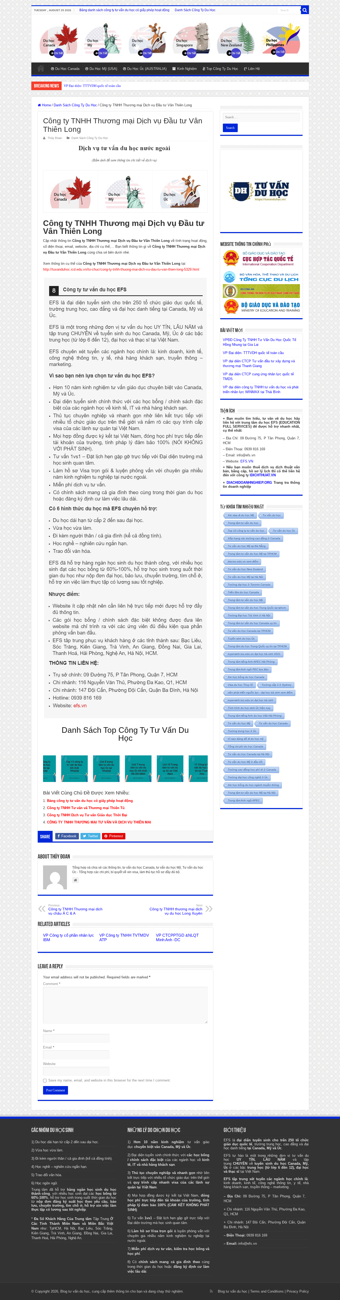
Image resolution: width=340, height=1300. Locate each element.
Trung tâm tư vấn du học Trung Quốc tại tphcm (257, 607)
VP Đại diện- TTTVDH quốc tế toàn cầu (253, 353)
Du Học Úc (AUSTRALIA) (147, 69)
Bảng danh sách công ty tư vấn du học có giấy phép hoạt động (124, 10)
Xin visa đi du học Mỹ (241, 515)
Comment (51, 984)
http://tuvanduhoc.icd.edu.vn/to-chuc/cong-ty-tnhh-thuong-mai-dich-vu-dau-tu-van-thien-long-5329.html (121, 269)
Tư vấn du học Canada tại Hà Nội (248, 754)
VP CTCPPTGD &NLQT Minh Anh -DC (177, 937)
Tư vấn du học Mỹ (239, 723)
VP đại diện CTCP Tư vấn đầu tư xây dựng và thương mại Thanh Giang (115, 86)
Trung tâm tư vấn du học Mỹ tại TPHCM (252, 553)
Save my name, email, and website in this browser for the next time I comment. (109, 1080)
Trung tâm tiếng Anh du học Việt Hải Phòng (255, 715)
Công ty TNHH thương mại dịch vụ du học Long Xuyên (176, 909)
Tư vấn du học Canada (273, 723)
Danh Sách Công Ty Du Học (195, 10)
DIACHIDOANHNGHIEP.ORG (249, 483)
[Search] (305, 10)
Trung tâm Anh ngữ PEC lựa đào (248, 669)
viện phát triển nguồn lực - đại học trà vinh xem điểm (260, 692)
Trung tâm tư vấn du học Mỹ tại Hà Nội (251, 792)
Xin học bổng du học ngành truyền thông (253, 785)
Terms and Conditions (267, 1291)
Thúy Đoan (55, 138)
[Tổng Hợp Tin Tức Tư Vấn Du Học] (170, 38)
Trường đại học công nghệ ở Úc (248, 777)
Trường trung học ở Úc (242, 731)
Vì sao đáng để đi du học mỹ (246, 738)
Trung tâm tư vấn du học (243, 522)
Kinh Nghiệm (187, 69)
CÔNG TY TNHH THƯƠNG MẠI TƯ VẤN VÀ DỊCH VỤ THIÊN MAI (99, 822)
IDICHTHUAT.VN (263, 475)
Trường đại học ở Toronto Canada (249, 584)
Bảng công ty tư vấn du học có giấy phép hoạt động (90, 801)
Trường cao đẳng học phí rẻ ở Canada (252, 769)
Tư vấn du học (272, 515)
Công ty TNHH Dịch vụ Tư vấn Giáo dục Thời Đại (87, 815)
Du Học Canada (67, 69)
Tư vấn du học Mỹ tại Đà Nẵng (247, 546)
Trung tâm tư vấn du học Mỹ (245, 600)
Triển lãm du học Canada (243, 592)
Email (48, 1047)
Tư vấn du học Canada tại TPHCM (249, 630)
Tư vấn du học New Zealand (245, 569)
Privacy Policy (298, 1291)
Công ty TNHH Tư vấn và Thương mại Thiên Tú (86, 808)
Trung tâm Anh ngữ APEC (244, 800)
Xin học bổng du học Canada (246, 677)
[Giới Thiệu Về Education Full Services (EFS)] (125, 498)
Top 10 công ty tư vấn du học (246, 530)
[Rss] (211, 1291)
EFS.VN (246, 461)
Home (41, 68)
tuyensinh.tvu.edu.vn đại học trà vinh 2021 (254, 654)
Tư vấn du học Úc (284, 530)
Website (49, 1064)
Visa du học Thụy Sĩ (240, 684)
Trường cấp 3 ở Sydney (276, 684)
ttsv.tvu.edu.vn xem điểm (243, 561)
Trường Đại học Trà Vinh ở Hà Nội (249, 615)
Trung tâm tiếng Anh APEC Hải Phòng (251, 661)
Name (48, 1031)
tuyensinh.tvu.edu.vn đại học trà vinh (250, 700)
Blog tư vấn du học (232, 1291)
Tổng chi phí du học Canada (245, 746)
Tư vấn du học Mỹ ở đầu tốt (245, 761)
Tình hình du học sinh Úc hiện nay (249, 707)
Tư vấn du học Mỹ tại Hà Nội (245, 576)
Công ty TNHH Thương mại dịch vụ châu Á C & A (75, 909)
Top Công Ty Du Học (222, 69)
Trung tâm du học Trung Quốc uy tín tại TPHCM (257, 646)
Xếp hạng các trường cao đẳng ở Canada (254, 538)
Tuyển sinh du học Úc (241, 638)
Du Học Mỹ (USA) (103, 69)
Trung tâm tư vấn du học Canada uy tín (252, 623)
